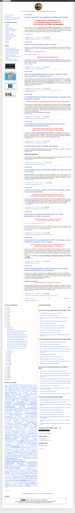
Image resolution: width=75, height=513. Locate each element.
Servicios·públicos (15, 480)
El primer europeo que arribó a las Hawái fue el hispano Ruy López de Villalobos (55, 393)
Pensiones (7, 457)
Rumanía (39, 184)
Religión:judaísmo (24, 477)
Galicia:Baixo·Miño (26, 427)
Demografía (34, 399)
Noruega (31, 454)
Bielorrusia (30, 388)
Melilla (32, 452)
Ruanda (14, 478)
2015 (7, 324)
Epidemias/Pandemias (13, 424)
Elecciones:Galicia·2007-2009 (31, 416)
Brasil (23, 389)
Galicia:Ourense (34, 431)
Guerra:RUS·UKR (15, 436)
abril (8, 360)
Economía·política (21, 407)
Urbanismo (7, 484)
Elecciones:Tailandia (8, 421)
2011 (7, 371)
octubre (8, 350)
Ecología (27, 401)
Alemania (31, 90)
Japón (17, 441)
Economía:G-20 (34, 406)
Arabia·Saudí (15, 387)
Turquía (16, 483)
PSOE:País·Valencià (8, 476)
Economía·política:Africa (32, 407)
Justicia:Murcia (19, 444)
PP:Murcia (12, 472)
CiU (42, 234)
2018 (7, 319)
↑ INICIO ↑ (8, 490)
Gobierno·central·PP (38, 38)
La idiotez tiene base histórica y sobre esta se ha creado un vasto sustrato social (55, 378)
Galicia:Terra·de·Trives (16, 433)
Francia (25, 426)
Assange (35, 387)
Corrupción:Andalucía (33, 397)
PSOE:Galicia (22, 474)
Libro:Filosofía (15, 449)
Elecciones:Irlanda (8, 418)
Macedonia (29, 451)
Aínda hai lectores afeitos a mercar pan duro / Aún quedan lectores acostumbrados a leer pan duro (46, 269)
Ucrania (19, 483)
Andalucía (31, 142)
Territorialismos (22, 481)
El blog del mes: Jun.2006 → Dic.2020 (13, 17)
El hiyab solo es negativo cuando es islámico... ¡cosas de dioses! (52, 325)
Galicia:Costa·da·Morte (8, 431)
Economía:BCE (8, 404)
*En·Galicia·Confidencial (34, 68)
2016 (7, 322)
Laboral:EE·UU (7, 447)
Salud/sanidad (33, 478)
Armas (28, 387)
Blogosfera (10, 389)
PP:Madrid (7, 472)
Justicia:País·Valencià (33, 444)
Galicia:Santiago (16, 432)
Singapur (33, 480)
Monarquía (29, 453)
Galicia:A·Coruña (9, 427)
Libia (16, 448)
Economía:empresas (49, 90)
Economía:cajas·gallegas (19, 404)
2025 (7, 307)
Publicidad (14, 476)
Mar (14, 452)
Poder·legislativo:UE (17, 469)
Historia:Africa (34, 436)
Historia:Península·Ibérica (11, 438)
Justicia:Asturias (34, 441)
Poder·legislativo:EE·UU (32, 466)
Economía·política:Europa (30, 91)
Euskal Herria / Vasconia (10, 36)
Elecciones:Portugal (24, 419)
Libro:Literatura (34, 449)
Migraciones (10, 453)
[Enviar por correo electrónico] (44, 37)
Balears (14, 388)
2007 (7, 377)
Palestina (21, 455)
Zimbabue (6, 487)
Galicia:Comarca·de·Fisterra (20, 428)
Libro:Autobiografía (21, 448)
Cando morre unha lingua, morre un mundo (40, 44)
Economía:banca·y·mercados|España (28, 403)
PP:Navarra (17, 472)
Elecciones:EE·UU (21, 413)
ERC (44, 234)
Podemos (14, 466)
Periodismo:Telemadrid (15, 465)
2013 (7, 367)
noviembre (9, 329)
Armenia (31, 387)
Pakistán (17, 455)
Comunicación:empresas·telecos (30, 394)
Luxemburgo (40, 208)
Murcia (7, 41)
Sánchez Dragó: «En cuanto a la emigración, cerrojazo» (50, 330)
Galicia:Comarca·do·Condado (9, 429)
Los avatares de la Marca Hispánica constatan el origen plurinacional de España (55, 381)
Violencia (35, 484)
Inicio (49, 298)
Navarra (18, 454)
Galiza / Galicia (9, 38)
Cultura (13, 399)
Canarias (14, 391)
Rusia (21, 478)
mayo (8, 358)
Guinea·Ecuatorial (22, 436)
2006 (7, 379)
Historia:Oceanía (34, 437)
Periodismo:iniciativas (20, 462)
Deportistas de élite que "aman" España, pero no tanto (50, 332)
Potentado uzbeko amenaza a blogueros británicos (49, 363)
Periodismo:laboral (9, 463)
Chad (36, 392)
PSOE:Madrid (29, 474)
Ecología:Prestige (33, 402)
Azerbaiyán (10, 388)
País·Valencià (7, 455)
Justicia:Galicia (33, 443)
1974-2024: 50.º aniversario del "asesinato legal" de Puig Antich (52, 412)
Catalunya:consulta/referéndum (35, 234)
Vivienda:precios (27, 486)
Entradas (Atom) (33, 300)
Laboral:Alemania (33, 445)
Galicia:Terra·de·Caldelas (24, 432)
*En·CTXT (11, 384)
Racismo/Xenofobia (20, 476)
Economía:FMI (22, 406)
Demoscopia (7, 401)
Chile (17, 393)
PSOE (35, 472)
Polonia (23, 469)
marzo (8, 362)
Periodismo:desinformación (44, 295)
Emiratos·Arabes (7, 422)
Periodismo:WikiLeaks (30, 465)
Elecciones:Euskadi (8, 416)
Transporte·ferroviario (9, 483)
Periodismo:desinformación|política (15, 461)
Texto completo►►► (29, 34)
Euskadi (35, 424)
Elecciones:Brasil (18, 412)
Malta (5, 452)
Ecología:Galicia (20, 402)
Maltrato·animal (10, 452)
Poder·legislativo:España (47, 38)
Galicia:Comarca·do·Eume (22, 429)
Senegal (6, 480)
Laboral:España (15, 447)
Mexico (35, 452)
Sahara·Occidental (26, 478)
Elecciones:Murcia (27, 418)
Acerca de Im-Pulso (9, 14)
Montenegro (35, 453)
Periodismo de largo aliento (11, 55)
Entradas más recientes (29, 298)
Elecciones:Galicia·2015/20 (23, 417)
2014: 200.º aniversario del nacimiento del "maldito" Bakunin (51, 409)
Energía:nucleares (18, 423)
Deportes (12, 401)
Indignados (23, 440)
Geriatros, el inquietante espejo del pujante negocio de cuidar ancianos (53, 321)
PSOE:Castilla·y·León (26, 473)
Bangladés (18, 388)
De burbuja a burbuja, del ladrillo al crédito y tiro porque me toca (52, 414)
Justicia (21, 441)
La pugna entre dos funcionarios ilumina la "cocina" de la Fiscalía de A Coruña (54, 361)
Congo (35, 396)
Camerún (6, 391)
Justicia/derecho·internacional (12, 445)
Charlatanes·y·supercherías (10, 393)
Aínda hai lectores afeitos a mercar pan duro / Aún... (17, 348)
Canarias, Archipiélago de (11, 30)
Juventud (22, 445)
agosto (8, 353)
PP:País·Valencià (24, 472)
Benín (27, 388)
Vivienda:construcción (10, 486)
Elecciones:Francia (18, 416)
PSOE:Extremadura (15, 474)
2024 (7, 309)
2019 (7, 317)
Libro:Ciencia (35, 448)
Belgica (24, 388)
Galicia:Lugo (22, 431)
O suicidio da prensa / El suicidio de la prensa (41, 146)
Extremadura (7, 426)
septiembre (9, 351)
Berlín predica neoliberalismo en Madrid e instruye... (17, 334)
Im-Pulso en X (8, 16)
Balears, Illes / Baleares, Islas (11, 29)
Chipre (23, 393)
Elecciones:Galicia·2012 (10, 417)
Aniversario (10, 387)
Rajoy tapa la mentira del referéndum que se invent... (17, 344)
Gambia (26, 433)
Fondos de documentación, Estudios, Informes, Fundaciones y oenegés (13, 50)
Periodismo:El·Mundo (33, 461)
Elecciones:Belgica (34, 411)
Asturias (6, 388)
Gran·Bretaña (34, 435)
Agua (18, 386)
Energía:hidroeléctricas (9, 423)
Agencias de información (10, 48)
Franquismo (30, 426)
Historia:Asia (16, 437)
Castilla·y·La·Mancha (21, 391)
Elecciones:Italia (14, 418)
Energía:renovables (26, 423)
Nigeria (28, 454)
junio (8, 356)
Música (9, 454)
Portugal (26, 469)
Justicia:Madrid (7, 444)
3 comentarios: (38, 37)
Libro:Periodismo (12, 451)
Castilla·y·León (28, 391)
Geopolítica (30, 433)
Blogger (51, 493)
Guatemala (10, 436)
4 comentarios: (38, 141)
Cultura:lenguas (42, 68)
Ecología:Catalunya (33, 401)
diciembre (9, 327)
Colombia (7, 394)
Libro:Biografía (28, 448)
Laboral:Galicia (24, 447)
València (7, 42)
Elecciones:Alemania (8, 411)
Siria (36, 480)
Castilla (7, 32)
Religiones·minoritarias (9, 478)
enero (8, 365)
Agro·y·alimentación (13, 386)
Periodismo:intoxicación (42, 118)
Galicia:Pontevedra (8, 432)
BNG (15, 389)
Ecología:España (8, 402)
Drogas (22, 401)
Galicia (35, 426)
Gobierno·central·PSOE (24, 435)
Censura (25, 392)
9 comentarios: (38, 116)
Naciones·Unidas (13, 454)
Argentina (24, 387)
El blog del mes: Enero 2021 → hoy (12, 19)
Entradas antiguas (67, 298)
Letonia (6, 448)
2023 (7, 310)
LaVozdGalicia (34, 447)
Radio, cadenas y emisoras (11, 59)
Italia (12, 441)
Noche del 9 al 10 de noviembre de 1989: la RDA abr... (17, 346)
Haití (27, 436)
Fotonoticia (21, 426)
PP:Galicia (34, 471)
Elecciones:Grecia (33, 417)
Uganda (23, 483)
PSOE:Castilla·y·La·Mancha (16, 473)
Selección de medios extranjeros (12, 52)
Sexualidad (44, 142)
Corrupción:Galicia (8, 398)
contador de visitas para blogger (45, 433)
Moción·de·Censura (16, 453)
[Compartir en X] (46, 37)
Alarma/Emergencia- (22, 386)
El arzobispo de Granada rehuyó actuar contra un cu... (17, 337)
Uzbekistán (21, 484)
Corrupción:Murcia (23, 398)
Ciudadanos (34, 393)
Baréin (21, 388)
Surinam (12, 481)
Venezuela (28, 484)
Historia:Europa (25, 437)
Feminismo (12, 426)
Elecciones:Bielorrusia (8, 412)
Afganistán (7, 386)
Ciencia (27, 393)
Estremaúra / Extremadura (11, 35)
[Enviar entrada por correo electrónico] (42, 37)
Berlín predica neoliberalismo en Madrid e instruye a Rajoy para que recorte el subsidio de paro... (46, 75)
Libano (9, 448)
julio (8, 355)
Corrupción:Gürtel (15, 398)
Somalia (6, 481)
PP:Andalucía (34, 469)
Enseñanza (34, 423)
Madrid (33, 451)
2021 (7, 314)
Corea (20, 397)
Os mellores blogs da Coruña (45, 440)
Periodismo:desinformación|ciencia (30, 458)
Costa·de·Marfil (30, 398)
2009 (7, 374)
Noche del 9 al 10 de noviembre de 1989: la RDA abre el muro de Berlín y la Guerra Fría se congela (47, 241)
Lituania (21, 451)
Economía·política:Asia (9, 408)
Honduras (35, 438)
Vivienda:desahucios (19, 486)
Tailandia (16, 481)
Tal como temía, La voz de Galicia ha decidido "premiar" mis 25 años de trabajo (55, 348)
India (19, 440)
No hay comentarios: (39, 162)
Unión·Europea (46, 208)
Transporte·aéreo (33, 481)
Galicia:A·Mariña (18, 427)
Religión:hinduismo (8, 477)
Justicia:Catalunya (13, 443)
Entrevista (6, 424)
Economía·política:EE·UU (19, 408)
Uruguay (14, 484)
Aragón (7, 26)
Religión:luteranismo (33, 477)
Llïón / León (8, 39)
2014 (7, 326)
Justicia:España (20, 443)
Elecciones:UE (16, 421)
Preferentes (31, 472)
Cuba (9, 399)
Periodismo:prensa (41, 164)
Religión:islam (16, 477)
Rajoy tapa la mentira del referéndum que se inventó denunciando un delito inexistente (44, 215)
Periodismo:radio (8, 465)
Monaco (25, 453)
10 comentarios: (38, 232)
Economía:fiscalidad (33, 208)
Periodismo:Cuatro (34, 457)
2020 (7, 316)
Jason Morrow (38, 493)
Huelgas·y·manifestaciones (10, 440)
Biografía (35, 388)
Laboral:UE (29, 447)
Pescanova (7, 466)
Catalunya (34, 391)
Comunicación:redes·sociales (25, 396)
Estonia (31, 424)
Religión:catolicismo (37, 142)
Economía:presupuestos (57, 90)
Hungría (17, 440)
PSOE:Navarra (34, 474)
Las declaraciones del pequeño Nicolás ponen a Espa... (17, 336)
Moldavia (21, 453)
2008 (7, 376)
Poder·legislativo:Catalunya (22, 466)
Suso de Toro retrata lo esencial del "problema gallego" (50, 344)
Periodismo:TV (22, 465)
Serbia (9, 480)
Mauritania (29, 452)
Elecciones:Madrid (20, 418)
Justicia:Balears (7, 443)
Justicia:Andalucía (27, 441)
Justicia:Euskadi (26, 443)
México (6, 453)
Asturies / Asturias (9, 27)
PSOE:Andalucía (8, 473)
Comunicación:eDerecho (16, 394)
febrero (8, 363)
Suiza (10, 481)
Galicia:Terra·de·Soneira (9, 433)
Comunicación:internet (10, 396)
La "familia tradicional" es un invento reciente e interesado (51, 313)
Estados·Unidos (25, 424)
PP (30, 469)
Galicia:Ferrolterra (16, 431)
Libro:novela (7, 451)
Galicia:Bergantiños (8, 428)
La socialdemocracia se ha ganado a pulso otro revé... (17, 341)
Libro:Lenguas (28, 449)
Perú (36, 465)
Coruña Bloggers (43, 438)
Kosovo (27, 445)
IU (14, 441)
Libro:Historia (22, 449)
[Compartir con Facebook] (47, 37)
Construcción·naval (8, 397)
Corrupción (32, 38)
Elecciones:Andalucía (18, 411)
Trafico (28, 481)
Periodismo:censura (26, 457)
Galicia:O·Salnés (27, 431)
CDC (20, 392)
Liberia (13, 448)
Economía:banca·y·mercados (39, 90)
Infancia (28, 440)
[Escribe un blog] (45, 37)
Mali (36, 451)
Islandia (6, 441)
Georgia (35, 433)
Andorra (35, 386)
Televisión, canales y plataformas (12, 60)
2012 (7, 369)
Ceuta (31, 392)
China (20, 393)
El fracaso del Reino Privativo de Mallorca (48, 323)
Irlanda (35, 440)
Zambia (35, 486)
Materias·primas (24, 452)
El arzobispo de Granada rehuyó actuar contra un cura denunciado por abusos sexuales (45, 125)
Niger (26, 454)
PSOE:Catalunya (34, 473)
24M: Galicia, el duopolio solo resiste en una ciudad (49, 385)
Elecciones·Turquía (34, 421)
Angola (6, 387)
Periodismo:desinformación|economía (13, 459)
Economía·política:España (31, 408)
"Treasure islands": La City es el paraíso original (49, 315)
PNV (10, 466)
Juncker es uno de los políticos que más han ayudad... (17, 342)
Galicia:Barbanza (34, 427)
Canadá (10, 391)
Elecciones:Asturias (26, 411)
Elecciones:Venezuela (25, 421)
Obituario (35, 454)
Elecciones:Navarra (34, 418)
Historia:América (8, 437)
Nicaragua (22, 454)
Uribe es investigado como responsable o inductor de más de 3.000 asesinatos (55, 346)
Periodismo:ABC (18, 457)
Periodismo (12, 457)
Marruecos (17, 452)
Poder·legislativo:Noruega (9, 469)
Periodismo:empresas (34, 164)
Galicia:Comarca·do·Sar (33, 429)
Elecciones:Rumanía (33, 184)
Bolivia (17, 389)
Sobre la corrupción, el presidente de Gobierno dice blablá (46, 17)
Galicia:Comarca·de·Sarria (32, 428)
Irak (31, 440)
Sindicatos (29, 480)
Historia (29, 436)
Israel (9, 441)
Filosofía (16, 426)
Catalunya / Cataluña (10, 33)
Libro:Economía (8, 449)
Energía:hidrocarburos (31, 422)
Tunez (14, 483)
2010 (7, 372)
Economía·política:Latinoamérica (24, 409)
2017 (7, 321)
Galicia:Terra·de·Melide (33, 432)
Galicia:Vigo (22, 433)
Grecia (6, 436)
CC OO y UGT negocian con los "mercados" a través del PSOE (52, 327)
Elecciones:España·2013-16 (16, 414)
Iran (33, 440)
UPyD (36, 483)
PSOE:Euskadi (7, 474)
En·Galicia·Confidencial (18, 422)
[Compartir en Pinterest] (49, 37)
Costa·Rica (35, 398)
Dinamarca (18, 401)
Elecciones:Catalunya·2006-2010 (31, 412)
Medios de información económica (12, 53)
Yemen (33, 486)
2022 (7, 312)
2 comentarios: (38, 207)
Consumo (15, 397)
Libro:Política (17, 451)
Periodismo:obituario (21, 463)
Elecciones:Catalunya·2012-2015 (11, 413)
